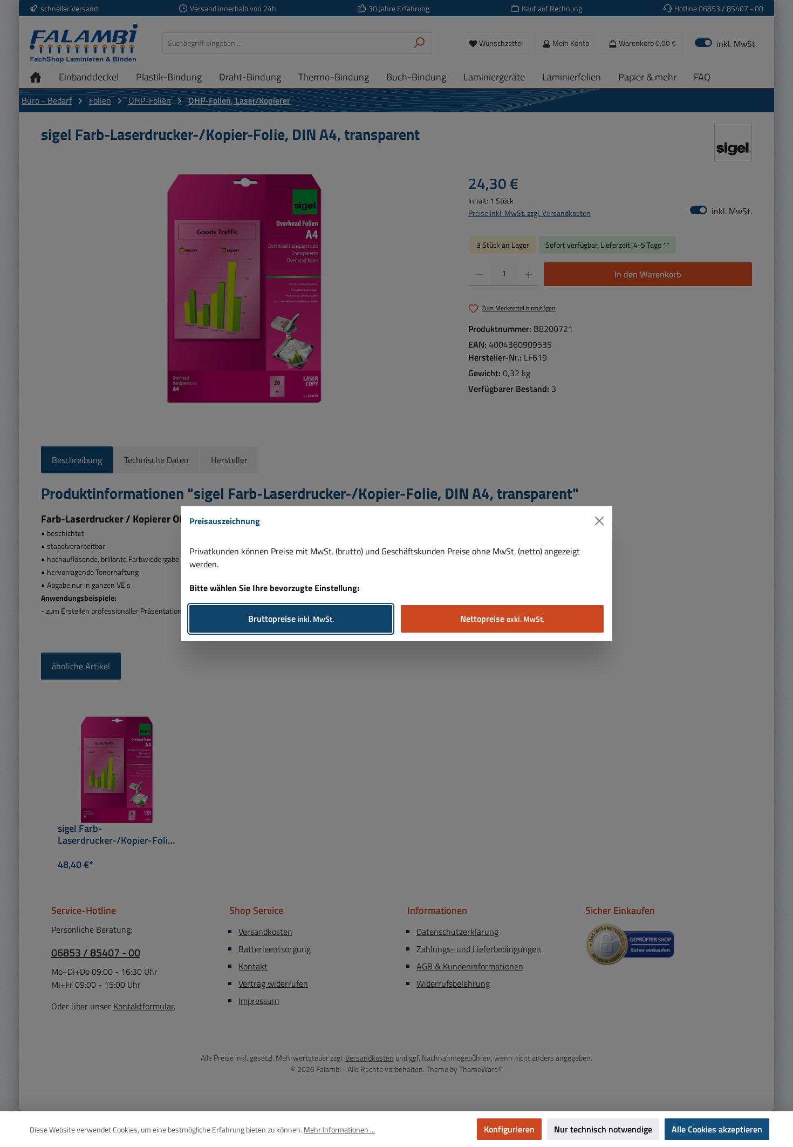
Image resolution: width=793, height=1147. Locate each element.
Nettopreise (502, 618)
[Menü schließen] (599, 521)
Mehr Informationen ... (339, 1129)
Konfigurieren (509, 1129)
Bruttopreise (291, 618)
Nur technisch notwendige (603, 1129)
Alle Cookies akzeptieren (717, 1129)
